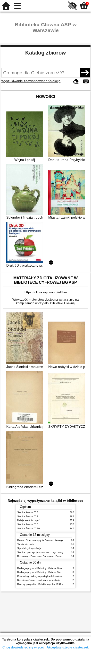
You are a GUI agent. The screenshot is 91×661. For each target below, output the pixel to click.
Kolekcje (54, 81)
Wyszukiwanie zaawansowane (24, 81)
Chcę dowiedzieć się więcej (23, 647)
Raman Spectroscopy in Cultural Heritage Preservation (47, 540)
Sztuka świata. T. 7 (27, 516)
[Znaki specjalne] (86, 81)
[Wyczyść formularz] (76, 81)
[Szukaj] (85, 72)
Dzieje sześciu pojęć (28, 520)
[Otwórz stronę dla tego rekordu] (25, 134)
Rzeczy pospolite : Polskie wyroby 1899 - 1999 (43, 584)
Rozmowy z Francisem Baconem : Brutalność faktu (45, 556)
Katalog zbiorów (45, 53)
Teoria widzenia (25, 544)
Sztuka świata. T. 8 (27, 512)
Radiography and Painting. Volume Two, (39, 572)
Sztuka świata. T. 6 (27, 524)
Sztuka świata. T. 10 (28, 528)
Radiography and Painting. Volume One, (40, 568)
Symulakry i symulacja (29, 548)
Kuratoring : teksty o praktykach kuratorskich (42, 576)
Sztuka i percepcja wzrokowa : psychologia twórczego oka (49, 552)
